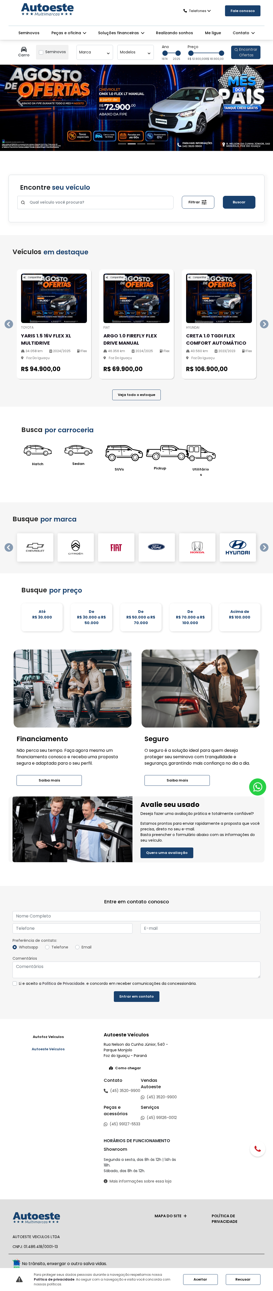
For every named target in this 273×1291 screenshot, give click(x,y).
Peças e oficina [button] (66, 33)
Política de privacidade (54, 1279)
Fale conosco (243, 10)
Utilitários (200, 1017)
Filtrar (194, 746)
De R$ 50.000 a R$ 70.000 (140, 1162)
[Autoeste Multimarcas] (47, 10)
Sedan (78, 1008)
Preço (193, 46)
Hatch (37, 1008)
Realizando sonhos (174, 33)
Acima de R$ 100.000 (239, 1159)
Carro (24, 55)
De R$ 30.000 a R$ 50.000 (91, 1162)
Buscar (239, 746)
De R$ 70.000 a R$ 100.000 (190, 1162)
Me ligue (213, 33)
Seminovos (28, 33)
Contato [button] (241, 33)
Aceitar (200, 1279)
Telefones (197, 10)
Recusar (243, 1279)
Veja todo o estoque (136, 939)
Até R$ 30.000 (42, 1159)
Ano (165, 46)
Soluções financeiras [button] (119, 33)
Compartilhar (34, 822)
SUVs (119, 1014)
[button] (20, 373)
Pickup (160, 1013)
